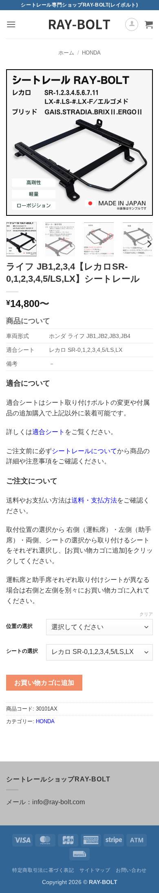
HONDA (91, 53)
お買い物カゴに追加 (44, 682)
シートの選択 (22, 651)
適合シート (48, 431)
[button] (11, 24)
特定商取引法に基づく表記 (43, 870)
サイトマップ (95, 870)
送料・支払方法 (94, 500)
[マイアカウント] (131, 24)
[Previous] (19, 142)
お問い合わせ (131, 870)
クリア (146, 614)
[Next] (139, 142)
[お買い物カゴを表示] (149, 24)
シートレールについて (84, 451)
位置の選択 (19, 626)
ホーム (66, 53)
